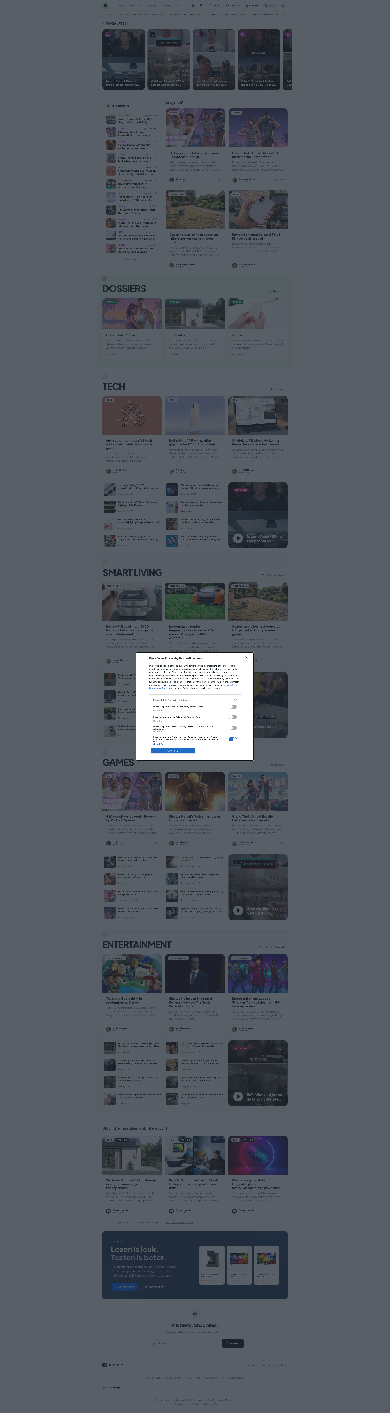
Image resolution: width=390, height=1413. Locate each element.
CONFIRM (173, 751)
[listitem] (195, 700)
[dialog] (195, 706)
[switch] (233, 707)
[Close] (248, 658)
